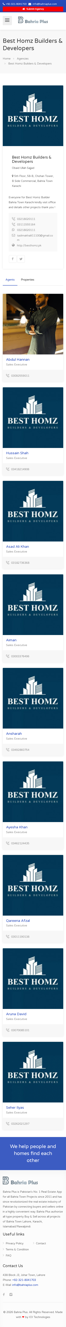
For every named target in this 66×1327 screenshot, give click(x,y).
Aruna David (16, 1014)
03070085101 (20, 1030)
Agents (10, 279)
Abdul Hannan (18, 360)
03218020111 (26, 219)
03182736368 (20, 562)
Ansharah (14, 734)
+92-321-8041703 (16, 4)
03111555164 (26, 224)
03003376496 (20, 656)
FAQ (8, 1255)
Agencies (23, 58)
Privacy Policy (14, 1243)
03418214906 (20, 469)
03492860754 (20, 750)
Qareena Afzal (18, 921)
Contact (41, 1243)
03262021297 (20, 1123)
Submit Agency (35, 9)
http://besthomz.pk (29, 245)
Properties (27, 279)
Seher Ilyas (15, 1108)
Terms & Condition (17, 1249)
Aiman (11, 640)
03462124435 (20, 843)
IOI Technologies (39, 1317)
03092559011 (20, 375)
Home (7, 58)
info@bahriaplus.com (45, 4)
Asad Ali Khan (17, 547)
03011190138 (20, 936)
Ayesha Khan (16, 827)
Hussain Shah (17, 453)
